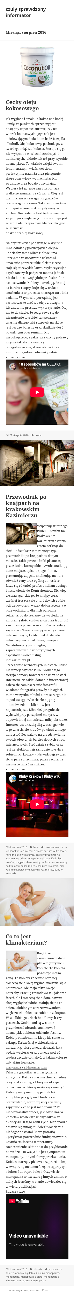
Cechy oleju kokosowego (22, 105)
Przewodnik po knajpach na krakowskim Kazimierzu (26, 506)
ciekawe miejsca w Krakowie (50, 851)
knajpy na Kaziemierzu (46, 862)
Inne (35, 847)
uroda (38, 435)
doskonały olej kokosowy (24, 233)
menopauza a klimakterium (26, 1067)
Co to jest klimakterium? (26, 939)
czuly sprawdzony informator (26, 12)
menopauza (12, 1276)
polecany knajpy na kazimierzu (35, 869)
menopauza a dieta (32, 1276)
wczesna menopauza (34, 1280)
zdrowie (37, 1269)
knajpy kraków (23, 862)
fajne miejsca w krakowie (20, 854)
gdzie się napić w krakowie (35, 858)
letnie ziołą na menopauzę (44, 1273)
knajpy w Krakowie (47, 866)
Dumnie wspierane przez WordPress (27, 1290)
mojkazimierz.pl (18, 660)
